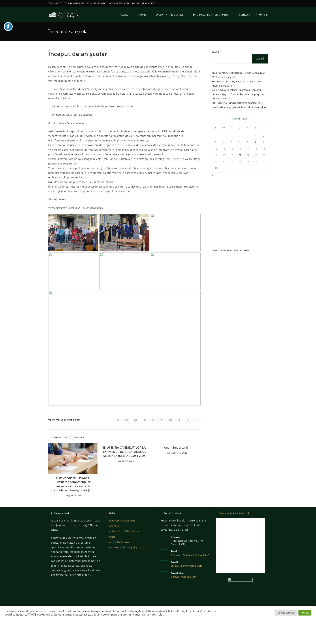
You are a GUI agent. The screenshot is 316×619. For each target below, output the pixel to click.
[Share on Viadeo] (188, 420)
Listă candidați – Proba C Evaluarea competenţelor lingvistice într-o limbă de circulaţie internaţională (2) (72, 484)
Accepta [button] (305, 612)
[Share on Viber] (153, 420)
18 (224, 155)
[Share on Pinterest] (135, 420)
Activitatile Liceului (119, 542)
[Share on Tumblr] (179, 420)
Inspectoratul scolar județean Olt (127, 547)
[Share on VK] (161, 420)
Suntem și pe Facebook (234, 513)
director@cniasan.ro (183, 576)
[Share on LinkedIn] (144, 420)
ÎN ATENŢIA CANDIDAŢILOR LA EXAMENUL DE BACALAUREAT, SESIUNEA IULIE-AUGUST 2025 (124, 452)
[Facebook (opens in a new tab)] (262, 3)
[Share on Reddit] (170, 420)
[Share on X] (118, 420)
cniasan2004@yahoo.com (186, 565)
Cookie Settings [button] (286, 612)
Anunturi (114, 526)
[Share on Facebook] (126, 420)
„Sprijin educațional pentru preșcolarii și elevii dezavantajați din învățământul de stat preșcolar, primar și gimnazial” (238, 94)
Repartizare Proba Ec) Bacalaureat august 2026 (237, 81)
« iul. (214, 175)
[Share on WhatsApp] (197, 420)
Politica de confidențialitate (124, 531)
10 (216, 148)
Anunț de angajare (222, 85)
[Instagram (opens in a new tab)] (266, 3)
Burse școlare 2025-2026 (122, 520)
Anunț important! (176, 448)
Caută (215, 51)
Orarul (112, 536)
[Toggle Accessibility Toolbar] (8, 26)
